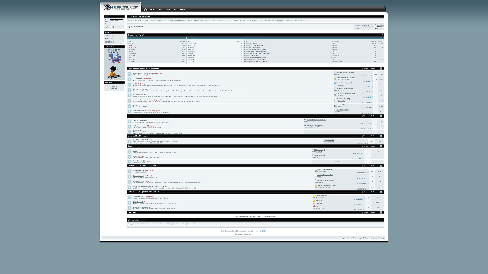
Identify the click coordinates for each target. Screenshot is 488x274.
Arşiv (360, 238)
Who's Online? (134, 220)
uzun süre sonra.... (254, 55)
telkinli (340, 111)
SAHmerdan (132, 53)
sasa (320, 176)
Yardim (160, 20)
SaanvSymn (191, 59)
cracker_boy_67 (314, 127)
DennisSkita (191, 45)
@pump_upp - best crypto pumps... (260, 53)
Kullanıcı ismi (359, 25)
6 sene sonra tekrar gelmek (257, 57)
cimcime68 (132, 59)
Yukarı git (381, 238)
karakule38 (132, 55)
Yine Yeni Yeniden (254, 47)
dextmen (333, 57)
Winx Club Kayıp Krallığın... (257, 59)
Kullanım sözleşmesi (370, 238)
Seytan (333, 43)
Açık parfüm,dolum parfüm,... (258, 49)
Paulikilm (190, 53)
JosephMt (319, 151)
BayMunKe (334, 45)
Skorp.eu (114, 88)
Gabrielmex (191, 55)
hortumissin (330, 141)
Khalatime (191, 61)
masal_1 (341, 85)
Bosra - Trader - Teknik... (256, 45)
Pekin (317, 157)
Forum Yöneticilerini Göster (266, 216)
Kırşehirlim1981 (192, 43)
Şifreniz (357, 28)
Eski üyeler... (252, 43)
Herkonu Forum (352, 238)
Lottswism (320, 208)
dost (130, 57)
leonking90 (341, 101)
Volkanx (340, 95)
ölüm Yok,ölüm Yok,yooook (257, 61)
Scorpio (131, 51)
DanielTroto (191, 47)
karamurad (132, 61)
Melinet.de (114, 86)
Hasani (131, 43)
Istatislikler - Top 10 (136, 35)
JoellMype (191, 57)
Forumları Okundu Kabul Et (245, 216)
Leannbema (191, 51)
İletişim (343, 238)
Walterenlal (191, 49)
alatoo (340, 106)
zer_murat (132, 49)
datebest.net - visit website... (258, 51)
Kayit (207, 20)
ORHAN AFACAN (336, 61)
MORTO (333, 51)
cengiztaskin (132, 47)
